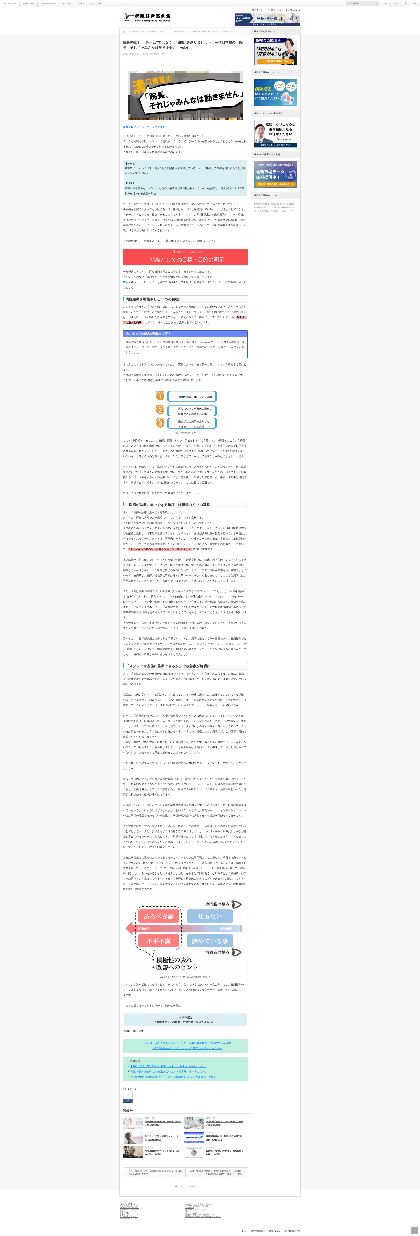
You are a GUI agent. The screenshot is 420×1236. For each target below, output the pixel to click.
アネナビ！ (189, 1208)
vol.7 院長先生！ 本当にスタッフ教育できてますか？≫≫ (187, 1048)
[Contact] (415, 3)
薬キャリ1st (125, 1213)
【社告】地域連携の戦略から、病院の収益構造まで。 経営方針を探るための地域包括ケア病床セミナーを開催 (215, 1172)
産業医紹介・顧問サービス (130, 1209)
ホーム (244, 1231)
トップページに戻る (186, 1186)
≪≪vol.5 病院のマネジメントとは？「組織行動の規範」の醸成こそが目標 (187, 1043)
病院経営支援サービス (129, 1217)
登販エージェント (127, 1215)
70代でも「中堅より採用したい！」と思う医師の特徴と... (162, 1138)
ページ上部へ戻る (414, 1230)
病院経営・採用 (28, 3)
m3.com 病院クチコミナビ (196, 1206)
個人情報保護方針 (258, 1231)
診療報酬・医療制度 (48, 3)
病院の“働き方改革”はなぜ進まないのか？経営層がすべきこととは (169, 1071)
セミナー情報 (96, 3)
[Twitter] (395, 3)
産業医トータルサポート (195, 1209)
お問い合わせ (293, 10)
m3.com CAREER (127, 1204)
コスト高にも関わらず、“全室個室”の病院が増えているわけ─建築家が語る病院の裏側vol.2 (155, 1172)
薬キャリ (189, 1211)
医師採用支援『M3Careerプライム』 (200, 1215)
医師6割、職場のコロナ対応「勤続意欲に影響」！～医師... (224, 1153)
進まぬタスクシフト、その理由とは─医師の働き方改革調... (224, 1123)
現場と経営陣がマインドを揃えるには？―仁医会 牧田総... (163, 1153)
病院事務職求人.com (128, 1218)
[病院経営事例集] (147, 17)
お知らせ (281, 10)
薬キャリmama (191, 1213)
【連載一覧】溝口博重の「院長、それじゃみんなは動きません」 (168, 1066)
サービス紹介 (268, 10)
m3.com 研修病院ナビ (129, 1208)
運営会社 (256, 10)
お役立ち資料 (67, 3)
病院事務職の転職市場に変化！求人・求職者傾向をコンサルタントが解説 (173, 1076)
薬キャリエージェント (129, 1211)
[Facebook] (405, 3)
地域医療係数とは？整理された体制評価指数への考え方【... (224, 1138)
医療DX (81, 3)
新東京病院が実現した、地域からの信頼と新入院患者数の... (163, 1123)
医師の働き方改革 (9, 3)
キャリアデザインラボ (129, 1206)
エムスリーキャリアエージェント (198, 1204)
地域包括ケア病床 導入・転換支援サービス (203, 1217)
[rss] (385, 3)
